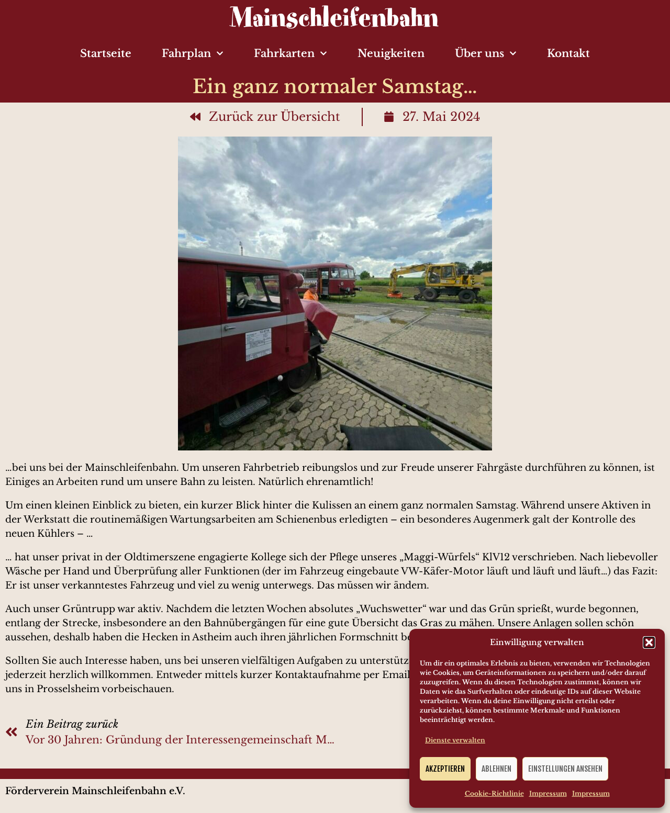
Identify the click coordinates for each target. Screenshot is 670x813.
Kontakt (568, 53)
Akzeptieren (445, 769)
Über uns (479, 53)
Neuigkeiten (391, 53)
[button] (649, 642)
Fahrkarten (284, 53)
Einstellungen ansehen (565, 769)
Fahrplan (186, 53)
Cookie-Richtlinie (494, 793)
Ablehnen (496, 769)
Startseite (105, 53)
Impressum (548, 793)
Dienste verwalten (455, 740)
